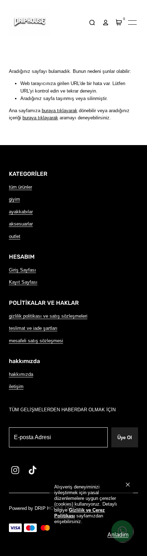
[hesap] (105, 22)
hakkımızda (21, 374)
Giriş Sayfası (22, 270)
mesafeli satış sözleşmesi (36, 340)
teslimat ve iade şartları (33, 328)
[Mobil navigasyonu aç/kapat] (132, 22)
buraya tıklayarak (59, 110)
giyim (14, 199)
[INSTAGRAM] (15, 470)
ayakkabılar (21, 211)
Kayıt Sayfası (23, 282)
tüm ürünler (20, 187)
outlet (14, 236)
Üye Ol (124, 437)
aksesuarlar (21, 224)
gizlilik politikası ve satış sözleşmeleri (48, 316)
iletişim (16, 386)
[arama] (92, 22)
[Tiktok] (32, 470)
